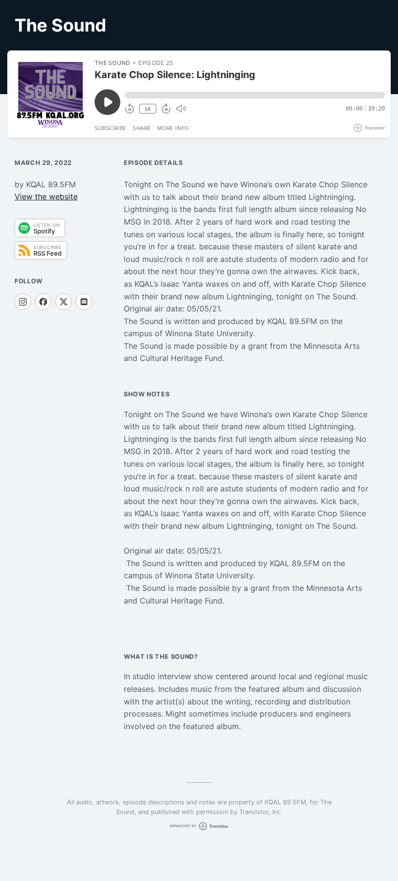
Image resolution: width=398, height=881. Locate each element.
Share (142, 128)
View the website (46, 196)
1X (147, 109)
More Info (173, 128)
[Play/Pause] (50, 94)
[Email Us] (84, 302)
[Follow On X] (63, 302)
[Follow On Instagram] (23, 302)
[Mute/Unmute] (180, 108)
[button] (255, 95)
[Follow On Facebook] (43, 302)
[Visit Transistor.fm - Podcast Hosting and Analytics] (369, 128)
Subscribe (111, 128)
